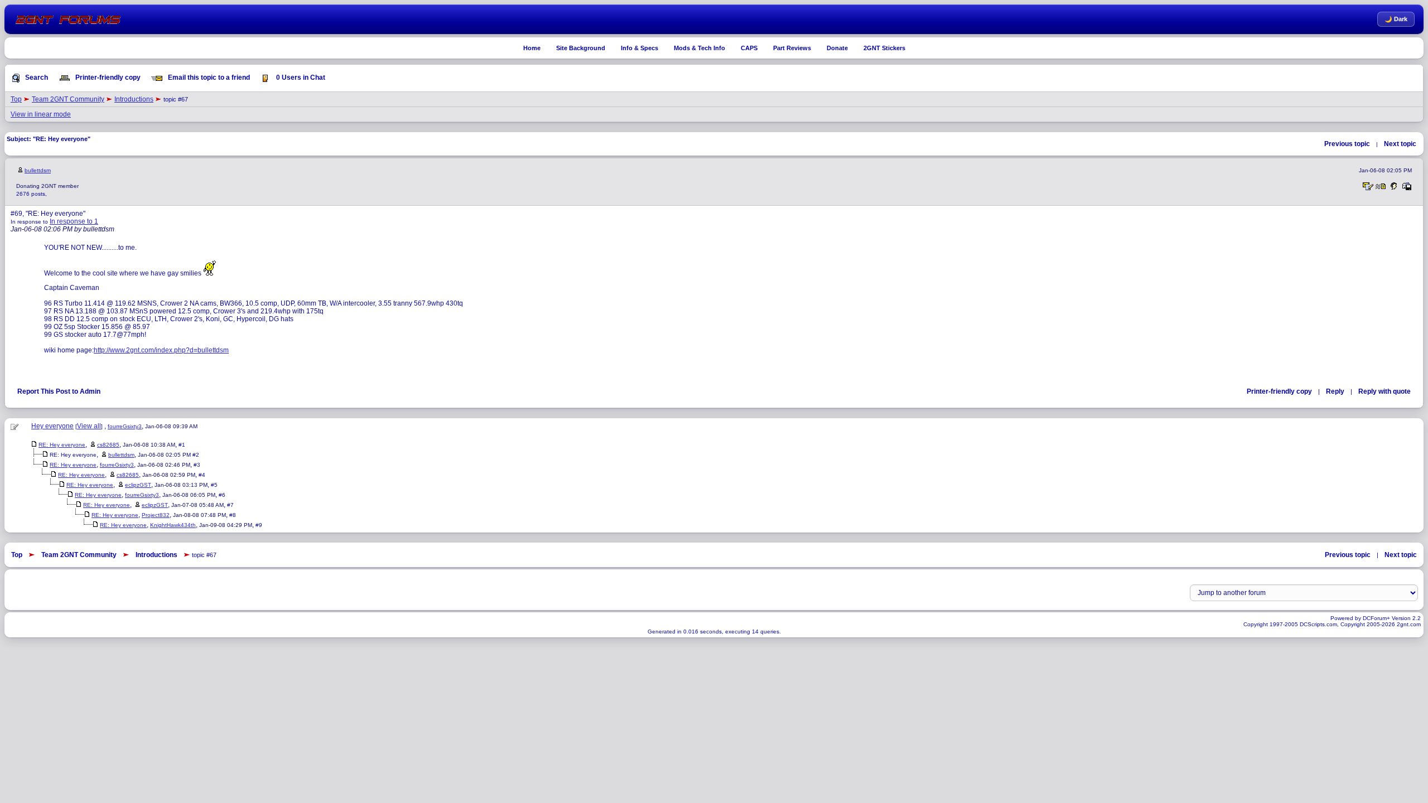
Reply (1335, 391)
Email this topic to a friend (208, 77)
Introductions (133, 99)
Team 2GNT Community (68, 99)
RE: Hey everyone (61, 445)
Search (35, 77)
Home (532, 48)
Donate (837, 48)
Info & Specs (639, 48)
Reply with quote (1384, 391)
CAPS (749, 48)
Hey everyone (52, 426)
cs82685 (108, 445)
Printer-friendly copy (107, 77)
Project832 (156, 515)
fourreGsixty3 (125, 426)
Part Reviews (792, 48)
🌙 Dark (1395, 19)
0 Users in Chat (299, 77)
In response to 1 (74, 221)
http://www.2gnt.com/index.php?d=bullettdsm (161, 350)
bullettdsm (38, 170)
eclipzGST (138, 485)
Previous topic (1347, 144)
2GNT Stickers (884, 48)
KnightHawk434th (173, 525)
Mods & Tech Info (699, 48)
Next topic (1400, 144)
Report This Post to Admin (58, 391)
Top (16, 99)
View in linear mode (41, 114)
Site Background (580, 48)
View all (89, 426)
